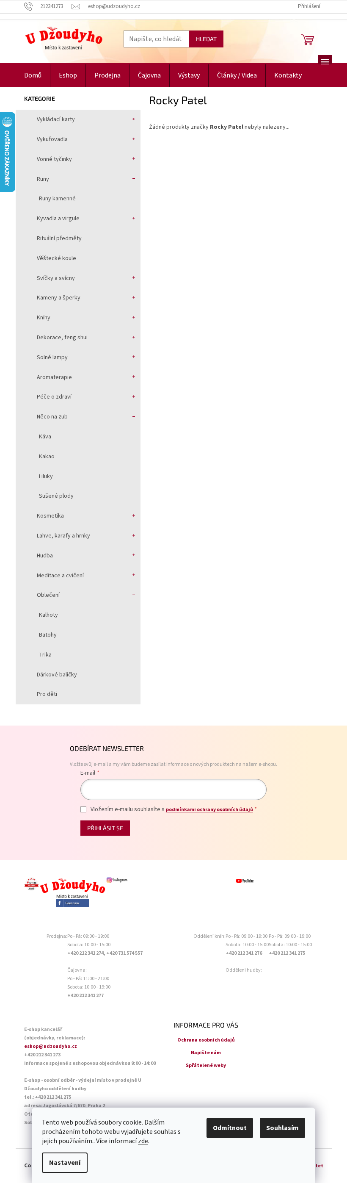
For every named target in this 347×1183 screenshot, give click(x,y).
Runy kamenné (57, 198)
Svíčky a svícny (56, 278)
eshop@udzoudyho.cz (50, 1046)
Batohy (48, 635)
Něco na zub (52, 417)
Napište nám (206, 1052)
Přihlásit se (105, 827)
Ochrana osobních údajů (206, 1040)
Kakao (47, 456)
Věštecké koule (56, 258)
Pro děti (47, 694)
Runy (43, 179)
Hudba (45, 555)
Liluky (46, 476)
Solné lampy (52, 357)
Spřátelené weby (206, 1065)
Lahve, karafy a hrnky (63, 536)
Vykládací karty (56, 119)
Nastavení (64, 1162)
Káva (45, 436)
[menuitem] (33, 75)
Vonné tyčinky (54, 159)
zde (143, 1141)
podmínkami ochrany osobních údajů (209, 809)
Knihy (43, 317)
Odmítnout (230, 1128)
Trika (45, 655)
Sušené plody (56, 496)
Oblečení (48, 595)
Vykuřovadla (52, 139)
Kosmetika (50, 516)
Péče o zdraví (54, 397)
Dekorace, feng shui (62, 337)
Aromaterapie (54, 377)
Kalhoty (48, 615)
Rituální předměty (59, 238)
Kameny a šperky (58, 298)
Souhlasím (282, 1128)
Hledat (206, 38)
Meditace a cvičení (60, 575)
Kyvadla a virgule (58, 218)
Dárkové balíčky (57, 674)
